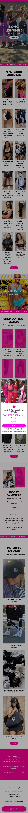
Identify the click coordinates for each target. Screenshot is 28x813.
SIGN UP (14, 426)
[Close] (25, 381)
